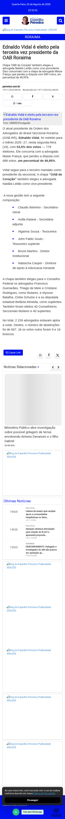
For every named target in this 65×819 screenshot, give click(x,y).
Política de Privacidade (44, 793)
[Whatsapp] (12, 96)
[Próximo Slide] (58, 367)
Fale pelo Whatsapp (32, 812)
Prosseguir (32, 800)
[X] (52, 96)
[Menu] (6, 20)
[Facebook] (32, 96)
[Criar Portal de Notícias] (56, 812)
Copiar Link (14, 352)
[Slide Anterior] (53, 367)
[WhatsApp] (15, 812)
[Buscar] (60, 20)
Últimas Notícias (17, 501)
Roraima (32, 37)
